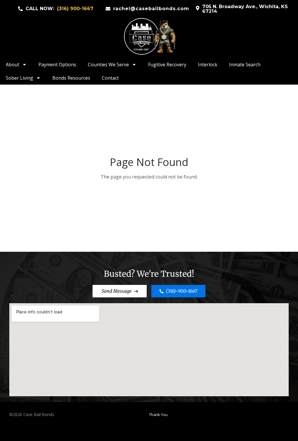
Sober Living (19, 78)
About (12, 64)
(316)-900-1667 (181, 291)
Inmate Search (244, 64)
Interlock (207, 64)
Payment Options (57, 64)
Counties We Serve (108, 64)
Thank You (158, 414)
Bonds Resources (71, 78)
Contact (110, 78)
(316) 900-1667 (75, 8)
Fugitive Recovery (167, 64)
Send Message (117, 291)
